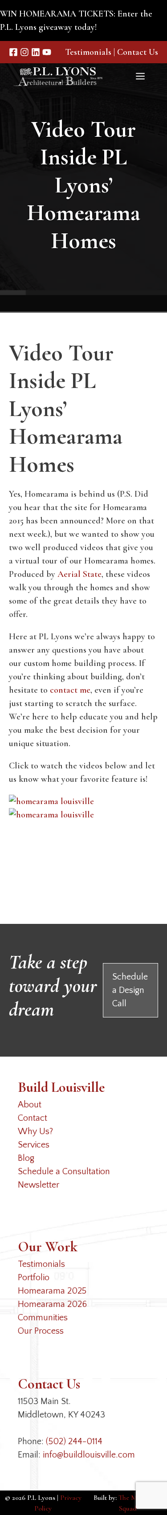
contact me (70, 690)
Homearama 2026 (52, 1304)
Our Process (41, 1331)
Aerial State (79, 574)
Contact (32, 1118)
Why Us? (35, 1131)
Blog (26, 1158)
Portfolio (33, 1277)
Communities (43, 1318)
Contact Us (137, 52)
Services (33, 1145)
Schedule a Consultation (64, 1171)
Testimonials (88, 52)
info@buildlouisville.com (89, 1455)
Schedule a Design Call (130, 990)
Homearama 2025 (52, 1291)
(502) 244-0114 (74, 1441)
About (29, 1105)
